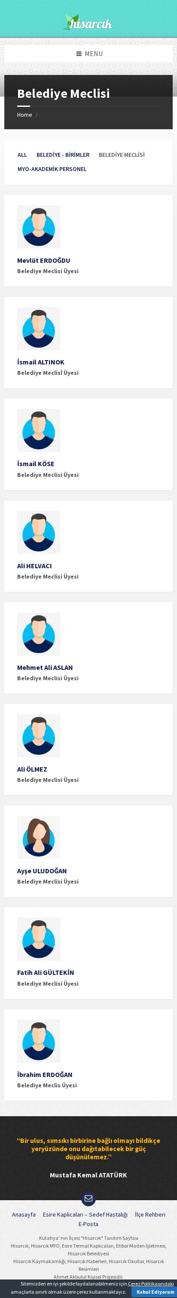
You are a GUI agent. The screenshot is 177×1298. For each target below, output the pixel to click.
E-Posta (88, 1224)
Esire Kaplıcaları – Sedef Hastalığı (85, 1214)
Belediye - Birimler (63, 155)
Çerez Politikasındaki (151, 1283)
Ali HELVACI (34, 565)
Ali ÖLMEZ (32, 769)
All (22, 155)
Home (24, 114)
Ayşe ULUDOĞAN (42, 870)
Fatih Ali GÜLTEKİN (45, 972)
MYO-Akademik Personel (52, 169)
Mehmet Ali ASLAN (45, 667)
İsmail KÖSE (36, 463)
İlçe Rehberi (150, 1214)
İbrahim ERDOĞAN (45, 1074)
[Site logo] (88, 27)
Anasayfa (24, 1214)
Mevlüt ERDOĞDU (43, 260)
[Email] (88, 1199)
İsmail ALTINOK (40, 362)
